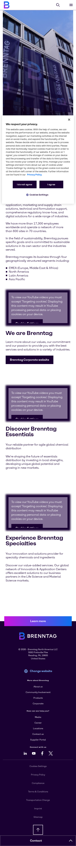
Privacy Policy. (34, 174)
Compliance (38, 783)
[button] (29, 360)
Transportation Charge (38, 800)
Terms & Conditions (38, 791)
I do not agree (24, 184)
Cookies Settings (39, 194)
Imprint (38, 808)
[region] (38, 159)
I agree (51, 184)
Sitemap (38, 817)
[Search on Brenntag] (58, 5)
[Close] (69, 120)
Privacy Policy (38, 774)
